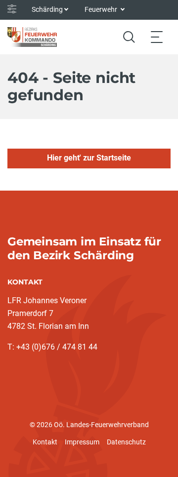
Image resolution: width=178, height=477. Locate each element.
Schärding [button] (47, 9)
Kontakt (45, 442)
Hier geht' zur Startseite (89, 157)
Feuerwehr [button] (102, 9)
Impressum (82, 442)
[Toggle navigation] (157, 37)
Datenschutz (126, 442)
